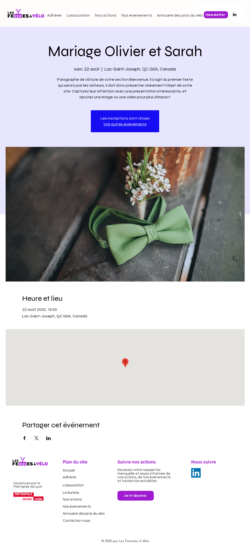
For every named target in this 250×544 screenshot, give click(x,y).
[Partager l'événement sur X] (36, 438)
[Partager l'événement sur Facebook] (24, 438)
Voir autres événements (125, 124)
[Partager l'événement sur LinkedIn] (48, 438)
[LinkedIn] (196, 473)
